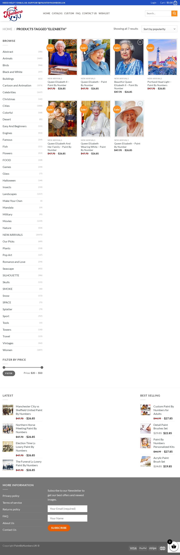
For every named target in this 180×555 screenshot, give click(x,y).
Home (46, 13)
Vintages (8, 343)
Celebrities (9, 92)
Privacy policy (11, 495)
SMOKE (7, 288)
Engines (7, 133)
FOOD (7, 160)
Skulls (6, 282)
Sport (6, 316)
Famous (7, 139)
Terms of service (12, 502)
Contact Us (89, 13)
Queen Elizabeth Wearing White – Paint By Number (93, 146)
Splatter (7, 309)
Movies (7, 221)
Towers (7, 329)
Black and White (12, 71)
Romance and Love (14, 261)
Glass (6, 173)
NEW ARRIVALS (12, 234)
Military (7, 214)
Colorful (8, 112)
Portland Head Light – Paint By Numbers (159, 83)
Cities (6, 105)
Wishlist (104, 13)
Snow (6, 295)
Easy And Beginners (15, 126)
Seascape (8, 268)
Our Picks (8, 241)
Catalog (57, 13)
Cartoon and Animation (17, 85)
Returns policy (11, 509)
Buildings (8, 78)
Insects (7, 187)
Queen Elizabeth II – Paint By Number (58, 83)
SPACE (7, 302)
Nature (7, 227)
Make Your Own (12, 200)
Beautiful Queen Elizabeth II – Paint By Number (126, 85)
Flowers (7, 153)
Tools (6, 322)
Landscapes (10, 194)
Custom (69, 13)
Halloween (9, 180)
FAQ (78, 13)
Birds (6, 65)
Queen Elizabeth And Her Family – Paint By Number (59, 146)
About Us (8, 523)
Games (7, 166)
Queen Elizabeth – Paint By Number (94, 83)
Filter (8, 373)
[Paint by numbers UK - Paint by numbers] (20, 13)
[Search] (174, 14)
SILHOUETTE (11, 275)
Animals (7, 58)
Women (7, 350)
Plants (6, 248)
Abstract (8, 51)
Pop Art (7, 255)
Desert (7, 119)
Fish (5, 146)
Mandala (8, 207)
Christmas (9, 99)
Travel (6, 336)
